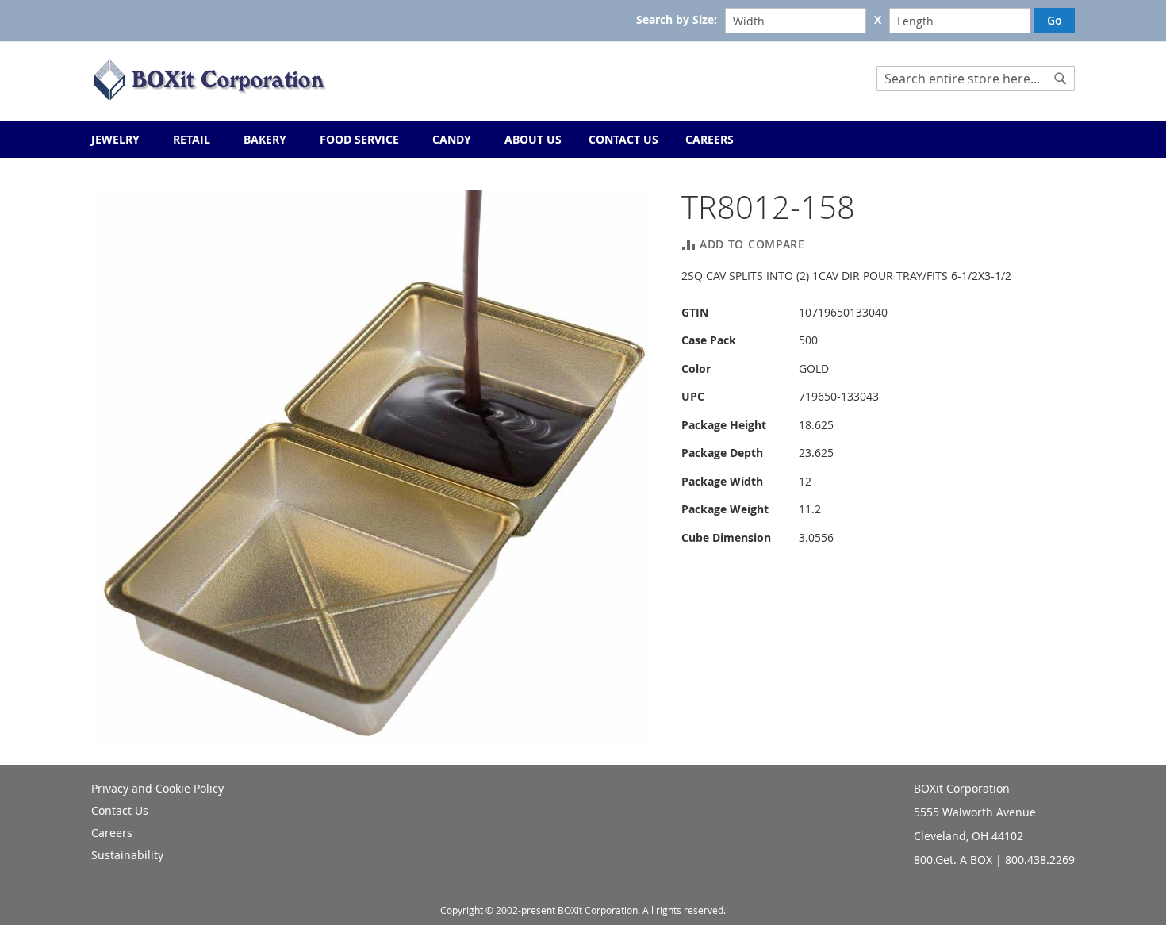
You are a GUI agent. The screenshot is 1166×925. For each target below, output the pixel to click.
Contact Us (119, 810)
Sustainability (127, 854)
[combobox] (975, 78)
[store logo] (210, 80)
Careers (111, 832)
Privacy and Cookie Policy (157, 788)
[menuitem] (709, 139)
